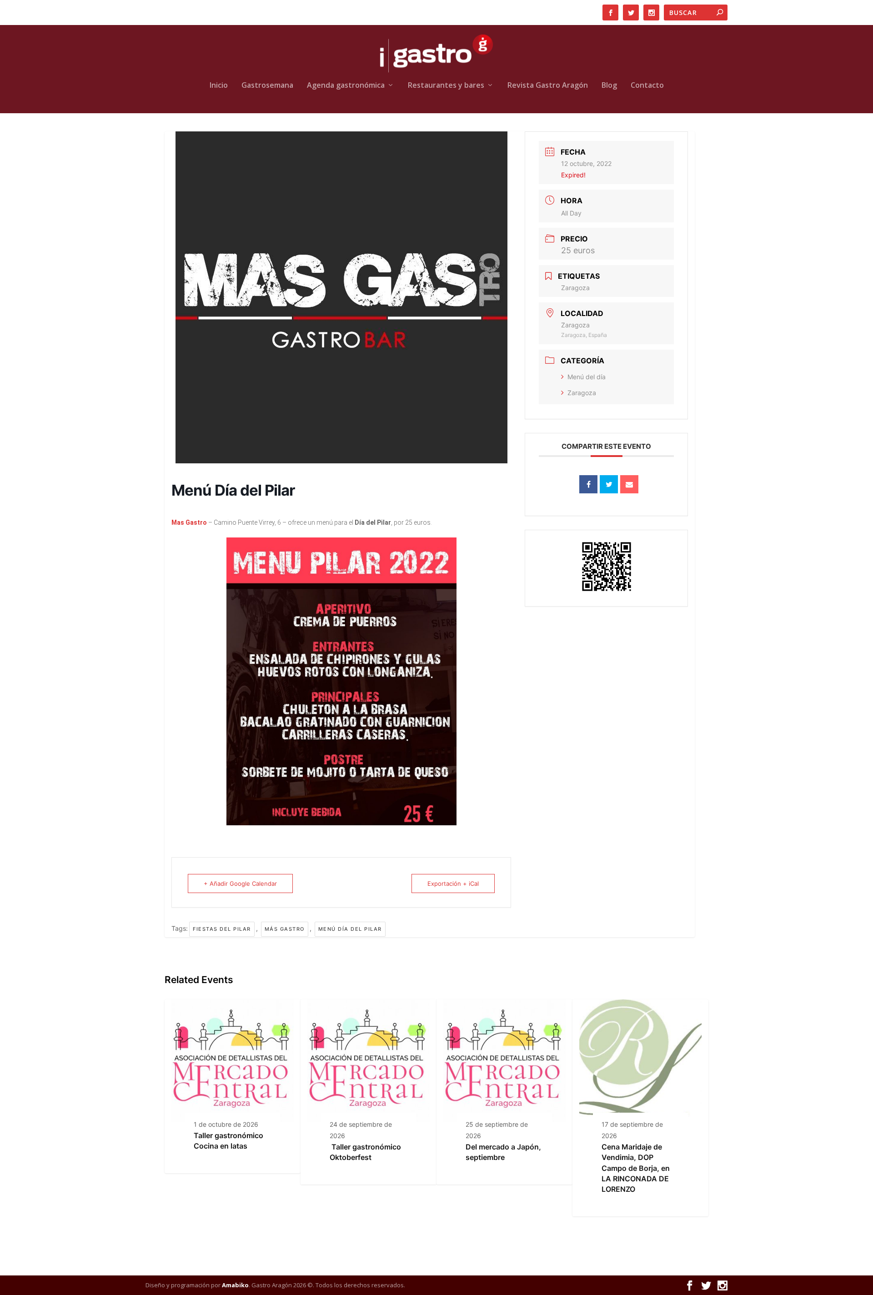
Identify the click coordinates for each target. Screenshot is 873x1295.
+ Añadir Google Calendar (240, 883)
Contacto (647, 85)
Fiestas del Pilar (222, 929)
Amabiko (235, 1285)
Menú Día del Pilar (350, 929)
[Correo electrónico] (629, 484)
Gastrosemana (267, 85)
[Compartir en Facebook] (588, 484)
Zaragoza (581, 393)
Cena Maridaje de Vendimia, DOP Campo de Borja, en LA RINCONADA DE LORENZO (636, 1168)
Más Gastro (285, 929)
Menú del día (586, 377)
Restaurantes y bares (446, 85)
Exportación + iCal (453, 883)
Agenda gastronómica (346, 85)
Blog (609, 85)
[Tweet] (609, 484)
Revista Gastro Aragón (547, 85)
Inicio (219, 85)
